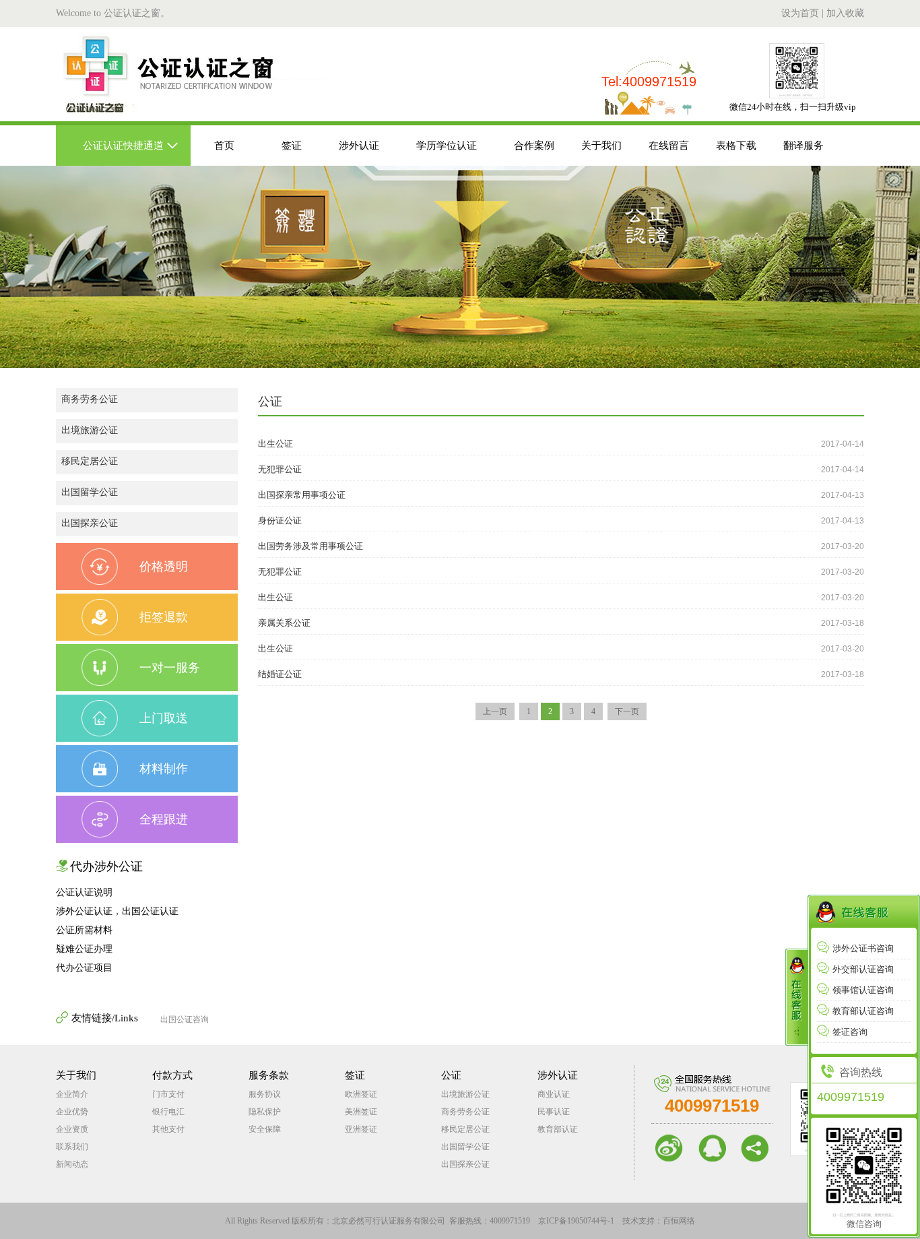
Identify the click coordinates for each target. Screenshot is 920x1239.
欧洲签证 (361, 1094)
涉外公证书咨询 (863, 948)
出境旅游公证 (89, 430)
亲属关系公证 (284, 623)
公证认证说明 (84, 892)
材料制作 (163, 768)
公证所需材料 (84, 930)
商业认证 (553, 1094)
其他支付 (168, 1129)
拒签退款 (163, 617)
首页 (224, 145)
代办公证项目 (84, 968)
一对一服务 (169, 667)
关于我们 (601, 145)
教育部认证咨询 (863, 1011)
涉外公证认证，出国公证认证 (117, 911)
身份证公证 (280, 520)
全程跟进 (163, 819)
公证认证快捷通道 (123, 145)
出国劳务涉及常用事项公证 (310, 546)
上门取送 (163, 718)
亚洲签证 (361, 1129)
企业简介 (72, 1094)
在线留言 (669, 145)
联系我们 (72, 1146)
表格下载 (736, 145)
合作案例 (534, 145)
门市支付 (168, 1094)
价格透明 (163, 566)
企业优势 (72, 1111)
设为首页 (800, 13)
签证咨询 (849, 1032)
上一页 (495, 711)
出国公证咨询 (184, 1019)
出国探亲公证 (89, 523)
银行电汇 (168, 1111)
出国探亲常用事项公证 (302, 495)
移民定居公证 (89, 461)
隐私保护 (265, 1111)
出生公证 (275, 444)
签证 (292, 145)
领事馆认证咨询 (863, 990)
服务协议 (265, 1094)
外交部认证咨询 (863, 969)
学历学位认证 (446, 145)
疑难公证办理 (84, 949)
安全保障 (265, 1129)
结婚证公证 (280, 674)
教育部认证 (557, 1129)
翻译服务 (803, 145)
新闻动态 (72, 1164)
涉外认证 (359, 145)
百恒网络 (679, 1221)
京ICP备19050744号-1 (576, 1221)
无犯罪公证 (280, 469)
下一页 (627, 711)
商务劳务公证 (89, 399)
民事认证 (553, 1111)
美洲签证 (361, 1111)
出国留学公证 (89, 492)
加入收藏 (845, 13)
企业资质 (72, 1129)
